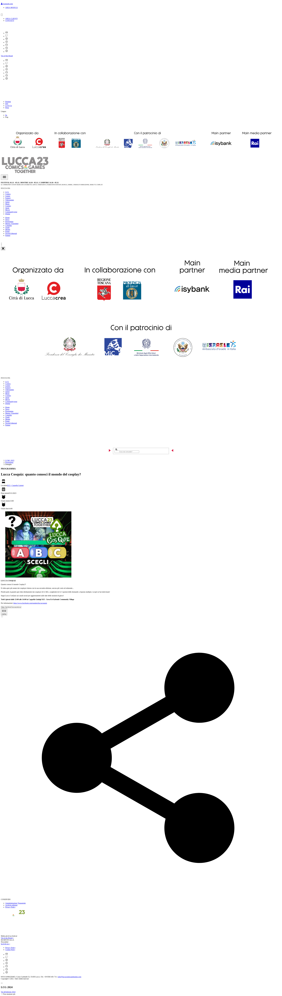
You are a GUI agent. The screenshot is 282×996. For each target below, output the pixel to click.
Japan (7, 208)
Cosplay (8, 206)
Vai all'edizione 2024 (8, 992)
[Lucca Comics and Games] (28, 26)
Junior (7, 202)
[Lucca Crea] (6, 12)
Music (7, 204)
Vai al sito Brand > (7, 938)
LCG (7, 192)
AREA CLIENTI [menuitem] (11, 19)
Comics (8, 194)
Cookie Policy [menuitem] (10, 950)
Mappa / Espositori (11, 224)
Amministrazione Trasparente (15, 903)
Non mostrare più (9, 994)
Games (7, 196)
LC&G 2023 (9, 460)
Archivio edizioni (11, 905)
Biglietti (8, 102)
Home (7, 218)
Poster (7, 231)
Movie (7, 210)
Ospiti (7, 227)
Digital (7, 214)
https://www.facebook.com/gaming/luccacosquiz (30, 603)
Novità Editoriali (11, 233)
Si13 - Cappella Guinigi (15, 485)
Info (6, 104)
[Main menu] (4, 177)
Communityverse (11, 212)
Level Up (8, 106)
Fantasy (8, 198)
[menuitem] (6, 33)
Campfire (8, 225)
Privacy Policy (10, 907)
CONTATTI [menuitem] (9, 20)
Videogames (9, 200)
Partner (7, 235)
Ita (6, 115)
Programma (9, 222)
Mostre (7, 229)
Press (7, 108)
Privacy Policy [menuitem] (10, 948)
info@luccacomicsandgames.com (69, 977)
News (7, 220)
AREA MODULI (11, 7)
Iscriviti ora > (5, 944)
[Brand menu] (2, 15)
